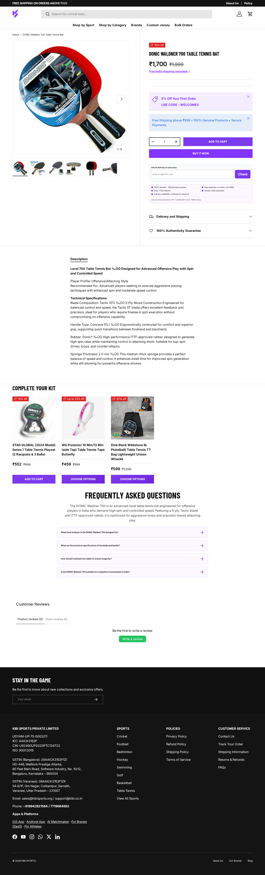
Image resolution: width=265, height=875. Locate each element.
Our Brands (235, 860)
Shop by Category (113, 25)
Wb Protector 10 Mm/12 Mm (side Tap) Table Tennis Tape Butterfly (83, 449)
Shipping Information (233, 752)
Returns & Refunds (231, 760)
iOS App (18, 822)
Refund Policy (176, 744)
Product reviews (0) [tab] (30, 619)
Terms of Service (178, 760)
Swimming (124, 767)
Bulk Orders (183, 25)
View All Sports (128, 798)
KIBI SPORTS (28, 860)
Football (122, 744)
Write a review (132, 639)
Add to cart (218, 141)
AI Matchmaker (58, 822)
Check (243, 174)
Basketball (124, 783)
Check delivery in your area (164, 167)
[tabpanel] (132, 316)
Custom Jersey (158, 25)
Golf (120, 775)
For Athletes (33, 826)
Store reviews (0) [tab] (57, 619)
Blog (250, 860)
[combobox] (126, 14)
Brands (136, 25)
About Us (232, 3)
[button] (250, 14)
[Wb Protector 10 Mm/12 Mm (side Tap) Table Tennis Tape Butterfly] (83, 418)
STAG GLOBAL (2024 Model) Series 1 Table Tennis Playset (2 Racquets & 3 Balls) (33, 449)
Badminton (124, 752)
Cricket (122, 736)
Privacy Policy (176, 736)
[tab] (79, 259)
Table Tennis (126, 791)
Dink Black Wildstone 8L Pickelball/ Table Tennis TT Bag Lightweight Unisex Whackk (131, 452)
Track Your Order (230, 744)
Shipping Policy (177, 752)
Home (15, 34)
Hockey (122, 760)
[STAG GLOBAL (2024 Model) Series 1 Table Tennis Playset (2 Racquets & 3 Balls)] (33, 418)
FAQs (222, 767)
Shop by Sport (83, 25)
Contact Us (226, 736)
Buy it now (201, 153)
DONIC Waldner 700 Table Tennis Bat (43, 34)
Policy (248, 3)
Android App (36, 822)
